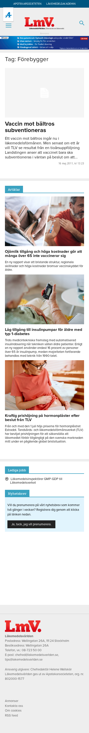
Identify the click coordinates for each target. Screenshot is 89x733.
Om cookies (13, 711)
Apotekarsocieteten (27, 3)
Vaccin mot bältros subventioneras (29, 127)
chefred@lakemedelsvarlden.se (36, 655)
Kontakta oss (14, 706)
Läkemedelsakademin (61, 3)
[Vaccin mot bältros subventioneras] (44, 92)
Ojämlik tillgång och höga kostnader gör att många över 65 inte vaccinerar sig (43, 253)
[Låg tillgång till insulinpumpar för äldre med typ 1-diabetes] (44, 323)
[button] (8, 25)
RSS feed (11, 715)
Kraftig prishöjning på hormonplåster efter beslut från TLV (42, 417)
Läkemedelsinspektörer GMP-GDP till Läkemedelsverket (36, 481)
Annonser (11, 701)
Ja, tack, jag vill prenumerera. (31, 524)
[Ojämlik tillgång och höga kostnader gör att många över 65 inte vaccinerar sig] (44, 244)
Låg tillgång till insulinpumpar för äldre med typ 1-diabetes (43, 331)
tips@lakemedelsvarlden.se (24, 660)
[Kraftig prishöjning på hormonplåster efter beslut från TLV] (44, 409)
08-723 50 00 (32, 650)
